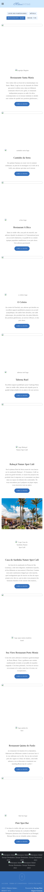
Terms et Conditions (18, 883)
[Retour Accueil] (22, 4)
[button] (3, 4)
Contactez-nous (35, 883)
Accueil (5, 883)
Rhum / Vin (32, 18)
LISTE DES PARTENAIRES (17, 13)
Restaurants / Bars (16, 18)
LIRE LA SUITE (22, 104)
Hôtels (33, 13)
